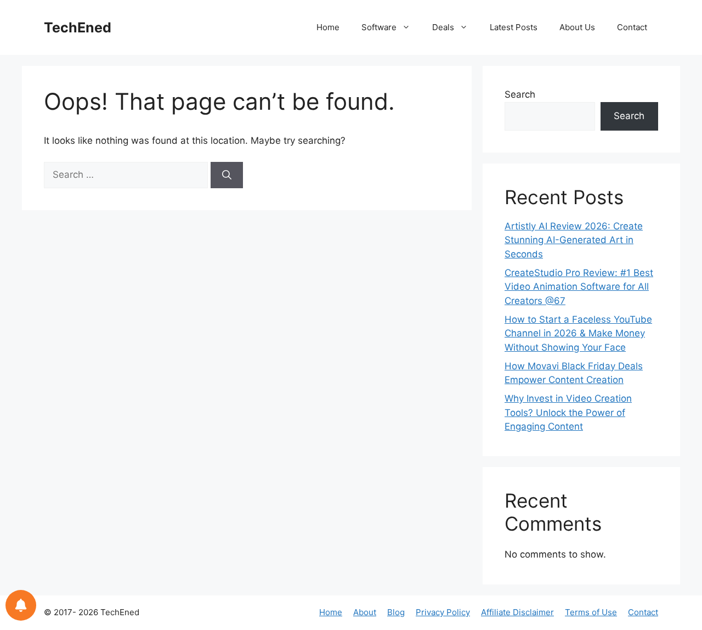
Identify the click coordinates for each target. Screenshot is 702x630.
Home (327, 27)
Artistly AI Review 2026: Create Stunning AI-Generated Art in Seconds (574, 240)
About (364, 612)
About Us (577, 27)
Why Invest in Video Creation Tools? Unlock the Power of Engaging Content (568, 412)
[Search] (227, 175)
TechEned (77, 27)
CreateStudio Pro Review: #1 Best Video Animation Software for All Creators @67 (579, 286)
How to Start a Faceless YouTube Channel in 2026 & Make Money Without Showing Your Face (578, 333)
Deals (443, 27)
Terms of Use (591, 612)
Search (520, 94)
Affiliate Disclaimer (517, 612)
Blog (396, 612)
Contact (632, 27)
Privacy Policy (443, 612)
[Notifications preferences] (20, 605)
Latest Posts (513, 27)
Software (379, 27)
